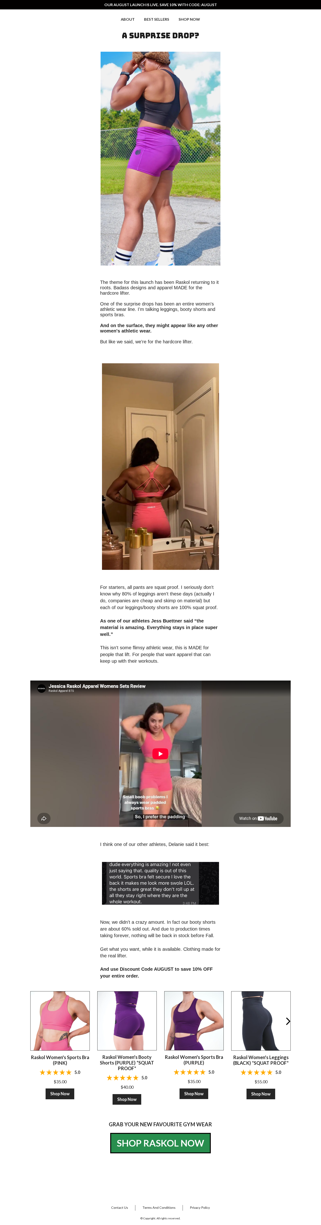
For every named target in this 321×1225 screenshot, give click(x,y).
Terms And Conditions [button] (159, 1207)
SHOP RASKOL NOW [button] (160, 1143)
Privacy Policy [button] (200, 1207)
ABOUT (128, 19)
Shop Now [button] (60, 1093)
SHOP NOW (189, 19)
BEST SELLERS (156, 19)
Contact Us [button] (119, 1207)
